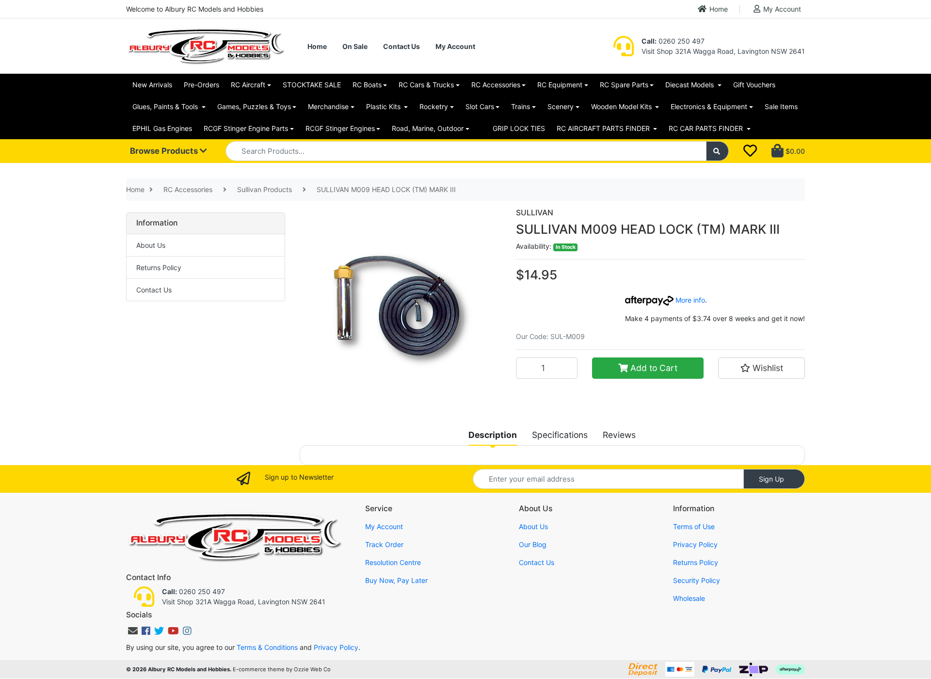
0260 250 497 (673, 41)
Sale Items (781, 106)
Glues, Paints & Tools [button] (166, 106)
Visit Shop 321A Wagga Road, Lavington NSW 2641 (723, 51)
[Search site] (717, 151)
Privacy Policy (695, 544)
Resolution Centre (393, 562)
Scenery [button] (560, 106)
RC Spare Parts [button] (624, 85)
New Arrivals (152, 85)
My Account (782, 9)
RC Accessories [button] (495, 85)
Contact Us (401, 46)
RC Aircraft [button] (248, 85)
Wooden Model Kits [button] (622, 106)
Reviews (619, 435)
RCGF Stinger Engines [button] (340, 128)
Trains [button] (520, 106)
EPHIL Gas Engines (162, 128)
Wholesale (689, 598)
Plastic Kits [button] (384, 106)
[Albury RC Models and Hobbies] (205, 45)
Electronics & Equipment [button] (709, 106)
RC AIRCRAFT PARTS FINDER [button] (604, 128)
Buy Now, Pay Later (396, 580)
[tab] (492, 435)
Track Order (384, 544)
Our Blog (532, 544)
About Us (150, 245)
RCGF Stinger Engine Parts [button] (246, 128)
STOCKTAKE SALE (312, 85)
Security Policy (696, 580)
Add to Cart (652, 368)
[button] (761, 368)
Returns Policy (158, 267)
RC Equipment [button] (559, 85)
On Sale (355, 46)
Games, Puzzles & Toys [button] (254, 106)
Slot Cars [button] (480, 106)
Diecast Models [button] (690, 85)
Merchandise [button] (328, 106)
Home (718, 9)
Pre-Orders (201, 85)
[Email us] (133, 631)
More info (689, 300)
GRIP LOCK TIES (519, 128)
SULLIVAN (534, 212)
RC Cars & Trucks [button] (426, 85)
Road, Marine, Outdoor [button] (428, 128)
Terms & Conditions (267, 647)
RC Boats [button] (367, 85)
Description (492, 435)
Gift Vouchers (754, 85)
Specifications (560, 435)
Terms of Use (694, 526)
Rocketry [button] (433, 106)
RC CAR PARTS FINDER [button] (707, 128)
